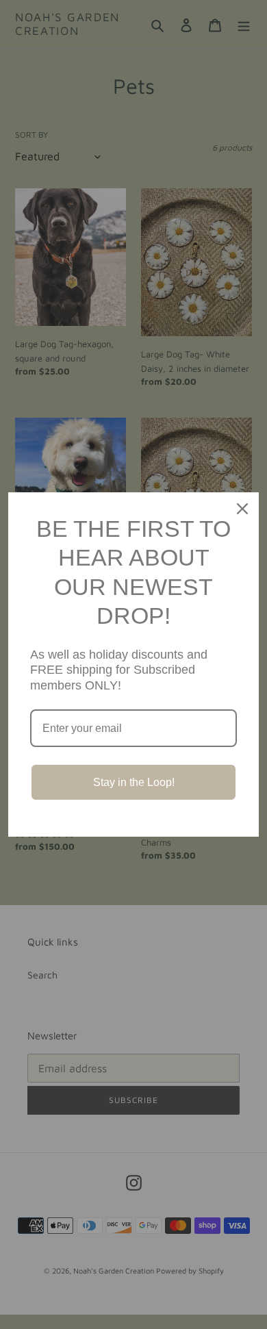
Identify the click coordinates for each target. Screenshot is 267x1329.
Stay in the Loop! (134, 782)
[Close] (242, 508)
